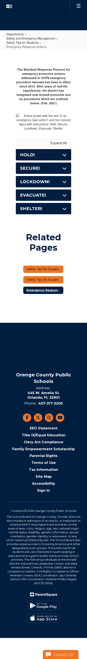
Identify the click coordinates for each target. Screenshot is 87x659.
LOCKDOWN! (35, 181)
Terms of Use (43, 463)
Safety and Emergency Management (30, 38)
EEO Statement (43, 428)
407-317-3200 (50, 403)
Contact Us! (63, 654)
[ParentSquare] (43, 594)
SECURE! (30, 168)
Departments (15, 34)
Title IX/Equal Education (43, 435)
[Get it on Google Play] (43, 605)
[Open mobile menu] (78, 6)
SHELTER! (31, 208)
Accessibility (43, 484)
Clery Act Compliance (43, 442)
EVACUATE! (33, 195)
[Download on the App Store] (43, 618)
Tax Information (43, 470)
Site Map (44, 477)
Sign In (43, 490)
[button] (9, 6)
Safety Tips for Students (22, 42)
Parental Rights (43, 456)
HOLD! (27, 154)
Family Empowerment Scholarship (43, 449)
